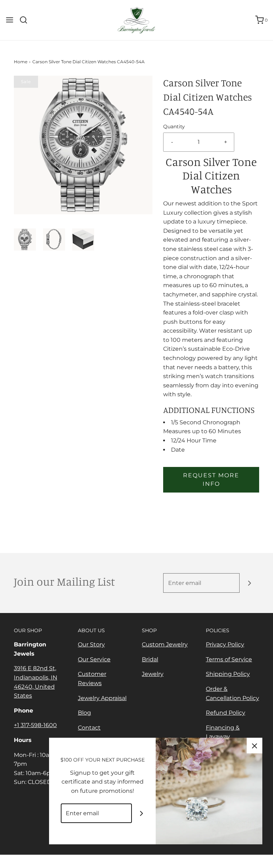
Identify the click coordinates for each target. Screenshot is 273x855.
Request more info (211, 479)
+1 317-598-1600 (35, 725)
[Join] (249, 583)
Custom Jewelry (165, 644)
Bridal (150, 659)
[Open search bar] (26, 19)
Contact (89, 727)
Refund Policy (225, 712)
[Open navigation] (9, 19)
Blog (84, 712)
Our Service (94, 659)
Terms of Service (229, 659)
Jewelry (153, 674)
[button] (25, 239)
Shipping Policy (228, 674)
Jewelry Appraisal (102, 698)
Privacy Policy (225, 644)
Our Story (91, 644)
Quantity (174, 126)
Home (20, 61)
